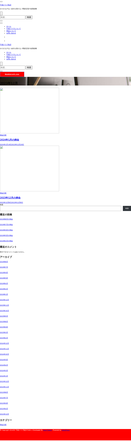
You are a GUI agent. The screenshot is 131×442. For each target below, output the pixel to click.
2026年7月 (4, 267)
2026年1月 (4, 294)
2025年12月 (4, 300)
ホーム (8, 26)
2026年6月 (4, 273)
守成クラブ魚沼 (5, 5)
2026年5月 (4, 278)
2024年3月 (4, 370)
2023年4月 (4, 409)
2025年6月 (4, 327)
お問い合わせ (11, 33)
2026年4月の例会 (6, 241)
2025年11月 (4, 305)
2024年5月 (4, 360)
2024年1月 (4, 376)
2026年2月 (4, 289)
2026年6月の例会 (6, 230)
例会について (11, 31)
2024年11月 (4, 349)
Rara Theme (47, 430)
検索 (1, 205)
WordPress (66, 430)
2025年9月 (4, 316)
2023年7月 (4, 398)
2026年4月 (4, 283)
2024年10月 (4, 354)
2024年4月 (4, 365)
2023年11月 (4, 387)
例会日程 (3, 135)
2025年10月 (4, 311)
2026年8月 (4, 262)
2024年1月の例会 (9, 139)
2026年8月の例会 (6, 219)
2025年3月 (4, 332)
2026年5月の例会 (6, 235)
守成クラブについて (13, 29)
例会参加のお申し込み (12, 74)
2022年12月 (4, 414)
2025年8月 (4, 321)
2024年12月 (4, 343)
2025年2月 (4, 338)
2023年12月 (4, 381)
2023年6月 (4, 403)
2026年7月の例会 (6, 224)
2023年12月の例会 (10, 197)
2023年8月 (4, 392)
